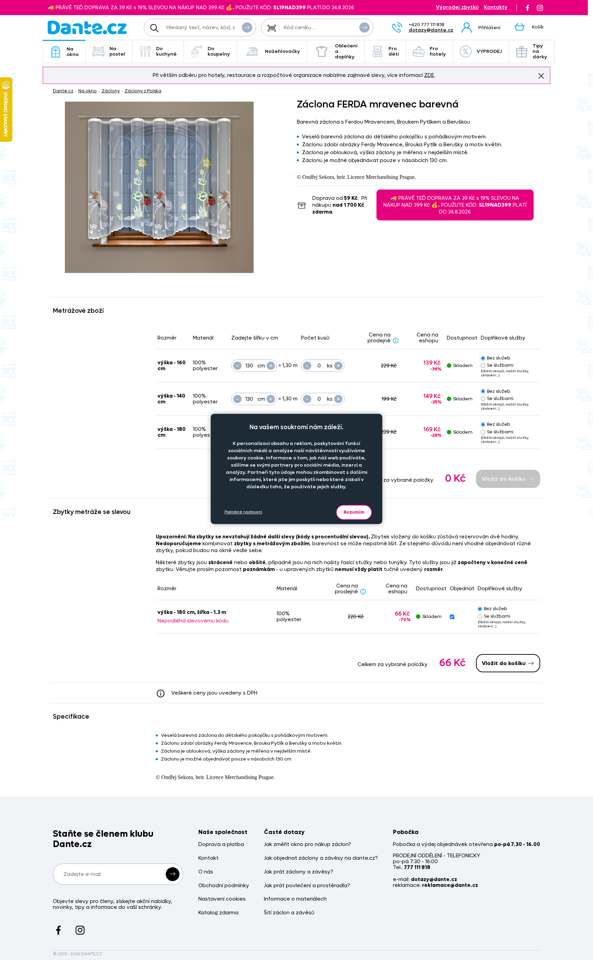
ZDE (429, 75)
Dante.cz (63, 91)
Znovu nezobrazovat (541, 76)
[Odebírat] (172, 874)
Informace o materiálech (295, 899)
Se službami (500, 365)
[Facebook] (527, 7)
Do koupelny (219, 51)
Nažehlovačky (282, 51)
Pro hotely (438, 51)
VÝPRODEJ (489, 51)
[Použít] (364, 27)
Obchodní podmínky (223, 886)
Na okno (73, 52)
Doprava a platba (221, 844)
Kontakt (208, 858)
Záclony (111, 91)
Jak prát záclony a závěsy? (298, 872)
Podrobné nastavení (243, 512)
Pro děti (393, 51)
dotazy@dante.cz (431, 30)
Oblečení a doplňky (346, 51)
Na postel (117, 51)
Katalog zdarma (218, 913)
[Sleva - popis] (395, 340)
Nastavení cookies (222, 899)
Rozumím (354, 512)
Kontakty (496, 7)
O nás (205, 872)
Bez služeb (498, 358)
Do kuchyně (166, 51)
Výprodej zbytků (457, 7)
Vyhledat (247, 27)
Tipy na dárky (540, 51)
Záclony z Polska (143, 91)
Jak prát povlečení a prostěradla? (307, 886)
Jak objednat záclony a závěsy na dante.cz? (321, 858)
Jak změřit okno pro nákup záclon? (307, 844)
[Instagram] (539, 7)
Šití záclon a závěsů (289, 913)
